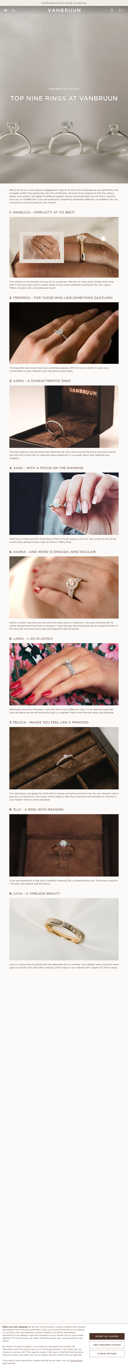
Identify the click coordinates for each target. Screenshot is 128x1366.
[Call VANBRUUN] (13, 10)
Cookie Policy (76, 1360)
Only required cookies (107, 1345)
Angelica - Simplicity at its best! (44, 212)
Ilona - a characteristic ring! (42, 381)
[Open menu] (5, 10)
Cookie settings (107, 1353)
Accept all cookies (106, 1336)
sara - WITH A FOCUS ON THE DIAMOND (49, 468)
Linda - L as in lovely (33, 639)
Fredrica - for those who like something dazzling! (63, 298)
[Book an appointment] (112, 10)
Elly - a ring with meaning (38, 809)
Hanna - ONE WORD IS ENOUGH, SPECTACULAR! (54, 552)
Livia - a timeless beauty (36, 893)
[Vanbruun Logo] (64, 10)
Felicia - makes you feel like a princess (51, 722)
